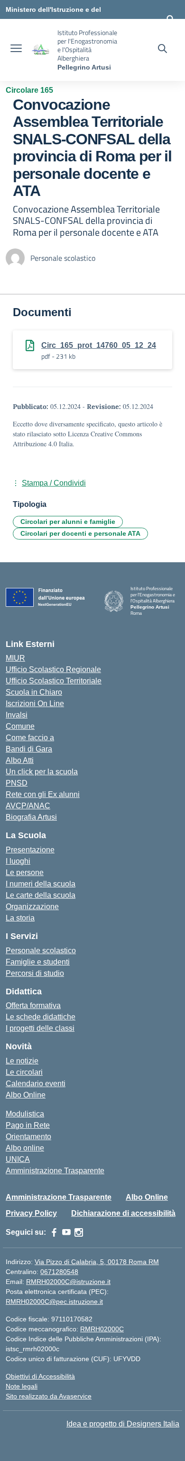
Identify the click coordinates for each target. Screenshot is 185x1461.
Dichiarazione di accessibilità (123, 1213)
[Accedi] (170, 19)
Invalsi (17, 715)
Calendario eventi (35, 1084)
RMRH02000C (102, 1329)
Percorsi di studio (35, 973)
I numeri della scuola (40, 884)
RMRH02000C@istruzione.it (68, 1281)
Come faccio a (30, 738)
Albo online (25, 1148)
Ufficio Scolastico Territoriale (54, 681)
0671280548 (59, 1271)
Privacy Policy (31, 1213)
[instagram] (78, 1232)
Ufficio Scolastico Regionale (53, 669)
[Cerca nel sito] (162, 50)
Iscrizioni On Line (35, 704)
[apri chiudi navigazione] (16, 49)
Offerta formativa (33, 1005)
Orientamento (28, 1137)
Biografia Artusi (31, 817)
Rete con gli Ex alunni (43, 794)
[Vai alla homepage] (40, 50)
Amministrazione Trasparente (55, 1171)
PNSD (17, 783)
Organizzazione (32, 907)
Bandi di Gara (29, 749)
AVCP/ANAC (28, 806)
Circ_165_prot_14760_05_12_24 (98, 345)
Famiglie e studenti (38, 962)
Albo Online (26, 1095)
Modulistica (25, 1114)
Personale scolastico (41, 951)
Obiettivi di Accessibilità (40, 1376)
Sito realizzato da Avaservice (49, 1396)
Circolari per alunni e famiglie (67, 521)
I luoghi (18, 861)
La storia (20, 918)
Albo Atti (20, 760)
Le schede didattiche (40, 1017)
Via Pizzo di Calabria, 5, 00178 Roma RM (97, 1262)
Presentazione (30, 850)
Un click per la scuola (42, 772)
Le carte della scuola (40, 895)
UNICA (18, 1159)
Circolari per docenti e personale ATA (80, 533)
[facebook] (54, 1232)
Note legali (21, 1386)
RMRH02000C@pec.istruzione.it (54, 1301)
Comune (20, 726)
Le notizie (22, 1061)
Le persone (25, 872)
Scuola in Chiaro (34, 692)
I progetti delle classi (40, 1028)
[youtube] (66, 1232)
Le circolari (24, 1072)
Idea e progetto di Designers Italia (122, 1424)
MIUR (15, 658)
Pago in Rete (28, 1125)
